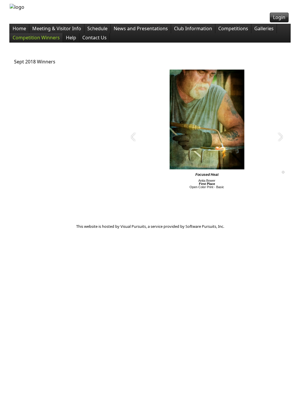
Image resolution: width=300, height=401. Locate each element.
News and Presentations (141, 28)
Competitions (233, 28)
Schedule (97, 28)
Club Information (193, 28)
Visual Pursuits (133, 226)
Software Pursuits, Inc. (204, 226)
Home (19, 28)
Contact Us (94, 37)
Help (71, 37)
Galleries (264, 28)
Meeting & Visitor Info (56, 28)
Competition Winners (36, 37)
